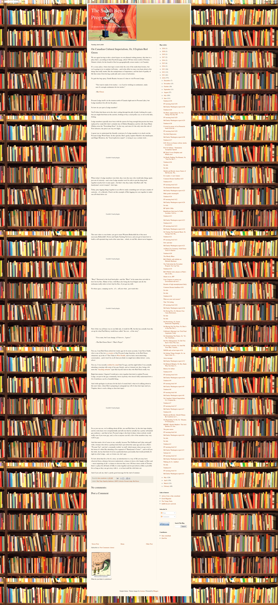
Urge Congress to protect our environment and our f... (172, 280)
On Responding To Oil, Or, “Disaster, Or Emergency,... (174, 421)
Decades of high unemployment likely (175, 284)
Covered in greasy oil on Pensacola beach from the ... (174, 127)
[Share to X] (125, 478)
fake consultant (166, 536)
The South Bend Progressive (108, 14)
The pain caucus (168, 429)
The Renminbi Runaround (171, 188)
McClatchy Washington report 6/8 (173, 395)
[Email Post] (117, 478)
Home (122, 544)
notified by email (113, 365)
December (167, 80)
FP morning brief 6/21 (170, 240)
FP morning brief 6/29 (170, 117)
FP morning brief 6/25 (170, 185)
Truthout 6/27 (167, 140)
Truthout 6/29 (167, 110)
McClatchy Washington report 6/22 (174, 229)
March (166, 483)
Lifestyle (121, 481)
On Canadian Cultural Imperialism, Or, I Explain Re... (174, 399)
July (165, 95)
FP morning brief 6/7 (170, 406)
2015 (163, 63)
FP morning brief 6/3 (170, 447)
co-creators (110, 353)
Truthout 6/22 (167, 223)
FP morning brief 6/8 (170, 392)
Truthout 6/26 (167, 162)
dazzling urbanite (104, 369)
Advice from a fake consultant (171, 496)
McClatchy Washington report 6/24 (174, 202)
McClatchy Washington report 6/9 (173, 386)
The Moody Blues (168, 256)
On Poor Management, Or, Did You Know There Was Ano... (174, 342)
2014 (163, 66)
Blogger (155, 591)
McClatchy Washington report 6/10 (174, 378)
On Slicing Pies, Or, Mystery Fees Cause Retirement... (173, 312)
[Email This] (121, 478)
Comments (165, 517)
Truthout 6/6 (167, 412)
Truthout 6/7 (167, 403)
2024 (163, 48)
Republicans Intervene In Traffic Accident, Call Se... (173, 212)
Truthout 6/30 (167, 101)
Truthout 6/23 (167, 216)
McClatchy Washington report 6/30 (174, 107)
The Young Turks (167, 501)
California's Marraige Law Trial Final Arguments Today (174, 332)
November (167, 83)
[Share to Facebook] (127, 478)
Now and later (167, 243)
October (166, 86)
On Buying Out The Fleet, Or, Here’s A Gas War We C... (174, 327)
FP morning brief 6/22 (170, 199)
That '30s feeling (168, 302)
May (165, 477)
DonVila (164, 538)
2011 (163, 75)
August (166, 92)
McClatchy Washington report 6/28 (174, 137)
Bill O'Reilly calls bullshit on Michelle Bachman (172, 260)
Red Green (136, 481)
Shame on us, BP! (169, 277)
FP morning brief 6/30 (170, 104)
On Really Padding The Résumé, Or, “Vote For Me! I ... (174, 158)
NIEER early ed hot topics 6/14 (173, 350)
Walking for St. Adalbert (171, 462)
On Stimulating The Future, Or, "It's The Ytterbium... (174, 337)
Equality (105, 481)
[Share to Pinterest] (129, 478)
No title (165, 165)
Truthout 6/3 (167, 444)
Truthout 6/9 (167, 380)
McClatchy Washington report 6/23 (174, 220)
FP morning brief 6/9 (170, 383)
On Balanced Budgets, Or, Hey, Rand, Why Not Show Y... (175, 365)
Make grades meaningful (171, 193)
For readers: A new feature (171, 176)
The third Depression (169, 134)
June (165, 98)
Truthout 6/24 (167, 196)
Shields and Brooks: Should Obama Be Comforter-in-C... (174, 416)
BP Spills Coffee (168, 208)
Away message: (168, 358)
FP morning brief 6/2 (170, 456)
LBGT (116, 481)
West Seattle (121, 355)
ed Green (101, 92)
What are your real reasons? (171, 299)
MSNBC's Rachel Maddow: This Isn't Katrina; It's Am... (174, 425)
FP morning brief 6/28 (170, 131)
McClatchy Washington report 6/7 (173, 409)
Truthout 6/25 (167, 182)
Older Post (149, 544)
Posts (164, 513)
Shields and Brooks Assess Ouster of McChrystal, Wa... (174, 172)
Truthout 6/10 (167, 372)
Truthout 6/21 (167, 237)
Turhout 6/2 (167, 453)
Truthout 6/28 (167, 123)
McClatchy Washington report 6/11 (174, 361)
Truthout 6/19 (167, 269)
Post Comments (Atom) (107, 547)
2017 (163, 57)
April (166, 480)
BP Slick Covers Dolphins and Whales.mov (172, 153)
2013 (163, 69)
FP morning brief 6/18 (170, 305)
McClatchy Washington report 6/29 (174, 120)
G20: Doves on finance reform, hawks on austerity (175, 144)
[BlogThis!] (123, 478)
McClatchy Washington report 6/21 (174, 246)
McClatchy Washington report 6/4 (173, 435)
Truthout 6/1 (167, 468)
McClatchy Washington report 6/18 (174, 308)
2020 (163, 51)
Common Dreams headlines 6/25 (173, 179)
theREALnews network (169, 504)
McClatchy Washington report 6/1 (173, 474)
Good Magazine (166, 498)
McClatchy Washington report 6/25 (174, 190)
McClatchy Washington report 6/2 (173, 459)
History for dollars (169, 369)
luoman (142, 591)
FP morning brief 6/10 (170, 375)
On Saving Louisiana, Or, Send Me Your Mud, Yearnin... (174, 346)
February (167, 486)
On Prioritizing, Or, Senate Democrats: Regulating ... (172, 323)
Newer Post (95, 544)
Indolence (111, 481)
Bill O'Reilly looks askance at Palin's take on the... (174, 273)
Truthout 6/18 (167, 296)
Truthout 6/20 (167, 253)
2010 (163, 78)
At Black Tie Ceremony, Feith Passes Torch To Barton (174, 249)
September (167, 89)
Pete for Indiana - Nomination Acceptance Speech (172, 149)
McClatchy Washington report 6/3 (173, 450)
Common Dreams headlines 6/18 (173, 287)
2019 (163, 54)
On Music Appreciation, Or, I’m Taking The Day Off (173, 114)
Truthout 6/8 (167, 389)
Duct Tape (99, 481)
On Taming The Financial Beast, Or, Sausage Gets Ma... (174, 233)
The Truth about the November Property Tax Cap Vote (173, 265)
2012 (163, 72)
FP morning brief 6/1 (170, 471)
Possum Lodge (128, 481)
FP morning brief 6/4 (170, 432)
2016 (163, 60)
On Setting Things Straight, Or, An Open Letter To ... (174, 354)
